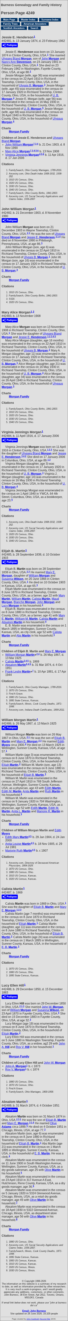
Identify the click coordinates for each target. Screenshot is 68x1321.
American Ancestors (35, 23)
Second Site (45, 1319)
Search (34, 28)
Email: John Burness (34, 1310)
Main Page (9, 19)
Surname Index (49, 19)
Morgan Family (19, 131)
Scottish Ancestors (13, 28)
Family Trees (10, 23)
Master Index (28, 19)
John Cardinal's (32, 1319)
